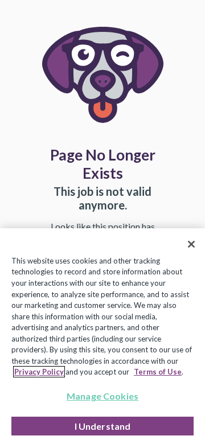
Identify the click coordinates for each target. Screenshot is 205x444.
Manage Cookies (102, 395)
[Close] (191, 244)
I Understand (103, 426)
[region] (102, 336)
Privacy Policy (39, 371)
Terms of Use (158, 371)
